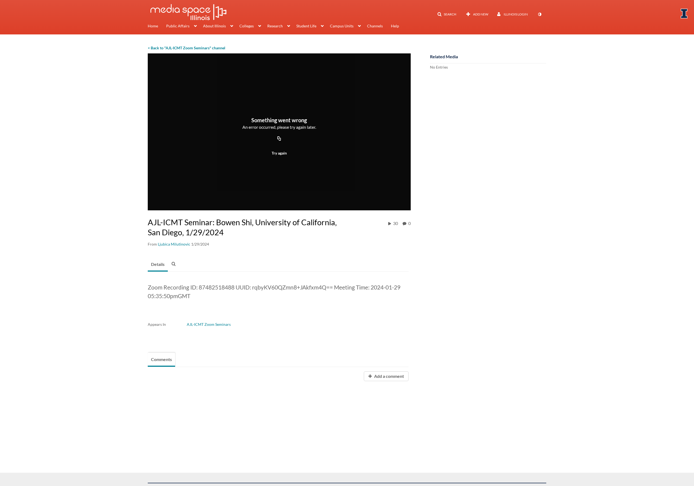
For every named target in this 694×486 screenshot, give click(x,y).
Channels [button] (375, 26)
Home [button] (153, 26)
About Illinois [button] (214, 26)
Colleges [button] (246, 26)
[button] (447, 14)
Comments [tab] (161, 359)
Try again (279, 153)
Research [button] (275, 26)
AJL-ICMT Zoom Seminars (209, 324)
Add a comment (388, 376)
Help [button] (395, 26)
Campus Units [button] (342, 26)
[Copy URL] (279, 138)
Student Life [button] (306, 26)
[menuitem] (157, 26)
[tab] (158, 265)
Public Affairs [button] (177, 26)
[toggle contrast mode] (539, 14)
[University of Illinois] (684, 13)
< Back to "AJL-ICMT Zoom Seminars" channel (186, 48)
